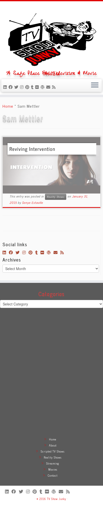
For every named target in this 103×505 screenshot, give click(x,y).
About (52, 445)
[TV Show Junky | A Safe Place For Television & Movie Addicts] (51, 37)
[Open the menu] (94, 85)
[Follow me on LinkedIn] (5, 87)
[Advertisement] (51, 378)
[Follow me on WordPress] (43, 87)
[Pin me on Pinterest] (28, 87)
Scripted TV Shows (52, 451)
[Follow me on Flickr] (37, 87)
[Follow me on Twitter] (17, 87)
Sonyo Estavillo (32, 202)
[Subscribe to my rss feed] (54, 87)
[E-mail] (49, 87)
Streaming (52, 463)
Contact (53, 475)
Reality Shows (55, 197)
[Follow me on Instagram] (22, 87)
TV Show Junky (56, 498)
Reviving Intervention (32, 149)
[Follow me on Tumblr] (33, 87)
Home (7, 106)
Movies (52, 469)
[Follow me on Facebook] (11, 87)
